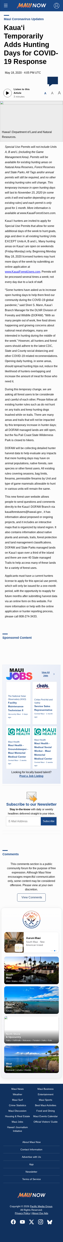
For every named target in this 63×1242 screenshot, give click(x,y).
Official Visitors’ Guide (46, 1121)
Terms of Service (31, 1179)
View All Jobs (46, 674)
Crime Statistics (17, 1105)
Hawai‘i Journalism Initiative (17, 1129)
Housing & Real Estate (17, 1116)
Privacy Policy (22, 1213)
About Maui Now (31, 1142)
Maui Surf (17, 1099)
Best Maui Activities (45, 1105)
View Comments (32, 897)
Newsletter (31, 1171)
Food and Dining (45, 1110)
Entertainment (45, 1094)
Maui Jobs (17, 1121)
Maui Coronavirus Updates (24, 19)
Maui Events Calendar (45, 1116)
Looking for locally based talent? (31, 774)
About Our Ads (40, 1213)
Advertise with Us (31, 1156)
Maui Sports (45, 1099)
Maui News (17, 1088)
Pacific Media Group (41, 1206)
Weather (17, 1094)
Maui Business (45, 1088)
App (31, 1164)
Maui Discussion (17, 1110)
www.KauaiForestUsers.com (22, 271)
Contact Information (31, 1149)
